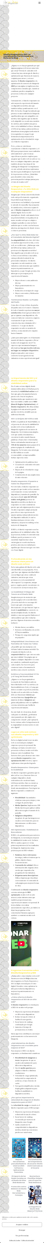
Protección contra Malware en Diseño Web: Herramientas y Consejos (19, 1191)
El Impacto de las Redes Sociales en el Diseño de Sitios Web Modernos (18, 1179)
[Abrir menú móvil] (39, 3)
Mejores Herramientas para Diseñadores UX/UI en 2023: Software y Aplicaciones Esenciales (18, 1165)
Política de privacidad (27, 1240)
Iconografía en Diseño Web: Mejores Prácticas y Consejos (34, 1210)
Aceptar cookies (22, 1225)
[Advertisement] (22, 27)
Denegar (22, 1230)
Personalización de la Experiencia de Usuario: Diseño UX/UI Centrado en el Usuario (35, 1163)
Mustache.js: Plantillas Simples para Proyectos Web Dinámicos (35, 1179)
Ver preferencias (22, 1236)
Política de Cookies (14, 1240)
